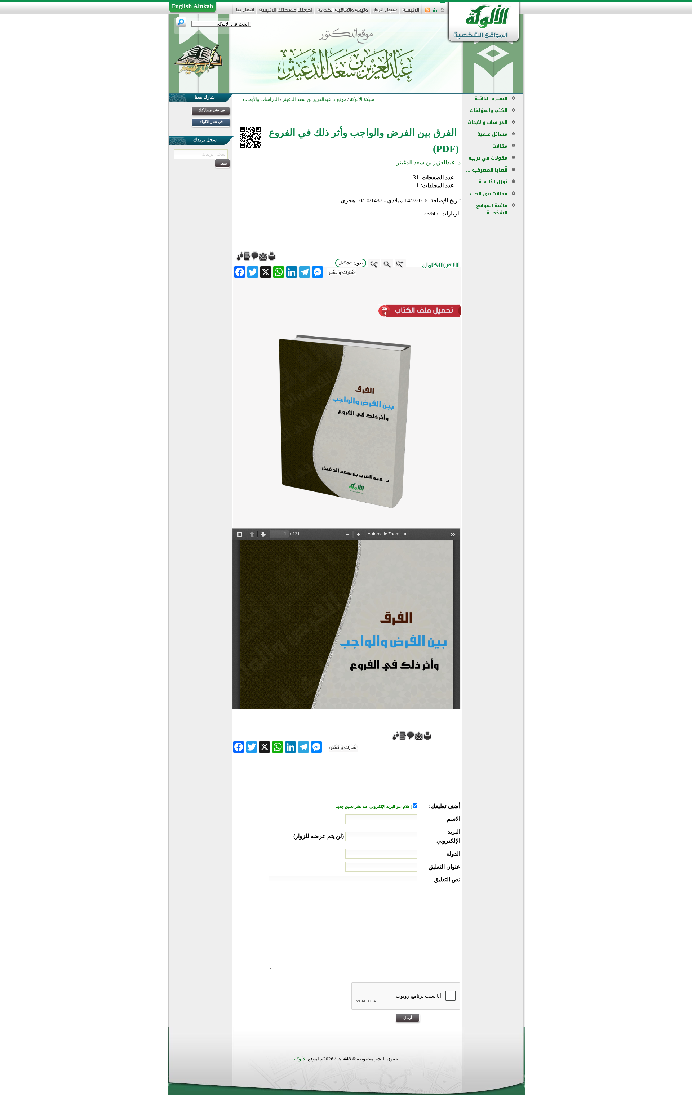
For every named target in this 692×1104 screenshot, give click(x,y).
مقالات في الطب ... (488, 197)
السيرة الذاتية (491, 98)
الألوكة (300, 1058)
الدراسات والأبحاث (487, 122)
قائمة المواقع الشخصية (491, 209)
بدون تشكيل (350, 263)
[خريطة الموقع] (435, 12)
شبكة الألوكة (362, 99)
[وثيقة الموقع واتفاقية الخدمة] (342, 12)
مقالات (499, 146)
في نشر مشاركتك (211, 110)
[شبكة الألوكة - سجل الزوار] (385, 12)
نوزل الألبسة (493, 181)
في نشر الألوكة (211, 122)
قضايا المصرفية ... (486, 169)
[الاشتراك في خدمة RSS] (427, 12)
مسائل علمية (492, 134)
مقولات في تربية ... (488, 161)
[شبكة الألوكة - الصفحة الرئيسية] (411, 12)
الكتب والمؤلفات (488, 110)
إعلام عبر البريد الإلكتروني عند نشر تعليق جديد (374, 807)
